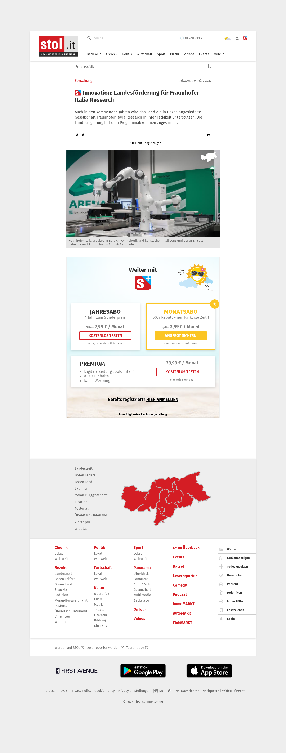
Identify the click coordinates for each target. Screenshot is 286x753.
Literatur (100, 615)
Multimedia (142, 595)
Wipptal (81, 529)
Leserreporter (185, 576)
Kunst (98, 599)
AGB (64, 691)
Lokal (59, 554)
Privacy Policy (80, 691)
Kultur (174, 54)
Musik (98, 604)
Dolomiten (234, 592)
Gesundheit (142, 590)
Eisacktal (82, 502)
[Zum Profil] (237, 38)
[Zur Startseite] (77, 66)
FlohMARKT (182, 623)
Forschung (83, 81)
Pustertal (82, 509)
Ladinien (81, 488)
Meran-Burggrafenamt (91, 495)
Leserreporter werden (103, 648)
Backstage (141, 600)
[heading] (143, 96)
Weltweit (61, 559)
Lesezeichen (235, 610)
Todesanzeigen (237, 567)
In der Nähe (235, 601)
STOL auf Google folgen (145, 143)
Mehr (217, 54)
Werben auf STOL (67, 648)
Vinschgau (82, 522)
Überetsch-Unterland (91, 515)
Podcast (180, 594)
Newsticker (235, 575)
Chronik (111, 54)
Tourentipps (135, 648)
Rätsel (178, 566)
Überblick (101, 594)
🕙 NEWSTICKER (191, 38)
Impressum (49, 691)
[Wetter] (227, 38)
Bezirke (92, 54)
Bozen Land (83, 482)
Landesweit (84, 469)
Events (204, 54)
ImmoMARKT (184, 604)
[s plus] (245, 38)
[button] (209, 66)
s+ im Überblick (186, 547)
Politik (127, 54)
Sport (161, 54)
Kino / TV (101, 626)
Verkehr (232, 584)
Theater (100, 610)
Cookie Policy (104, 691)
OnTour (140, 609)
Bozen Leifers (85, 475)
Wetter (232, 549)
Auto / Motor (143, 584)
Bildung (100, 620)
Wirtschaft (144, 54)
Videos (189, 54)
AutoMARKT (183, 613)
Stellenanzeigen (238, 558)
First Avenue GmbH (148, 702)
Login (231, 619)
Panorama (142, 568)
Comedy (180, 585)
